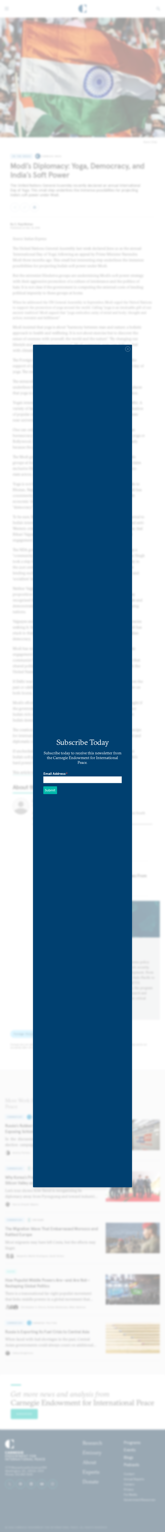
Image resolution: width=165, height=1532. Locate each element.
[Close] (127, 348)
